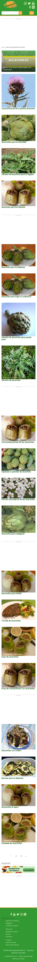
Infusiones (9, 929)
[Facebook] (11, 915)
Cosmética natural (12, 926)
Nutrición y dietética (12, 921)
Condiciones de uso (10, 956)
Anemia (8, 934)
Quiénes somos (11, 942)
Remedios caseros (12, 932)
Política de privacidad (25, 956)
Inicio (3, 47)
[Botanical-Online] (10, 4)
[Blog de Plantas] (25, 915)
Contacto (9, 940)
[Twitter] (18, 915)
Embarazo (9, 936)
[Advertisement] (18, 33)
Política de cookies (18, 959)
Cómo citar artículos (12, 945)
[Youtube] (14, 915)
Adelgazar (9, 923)
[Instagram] (21, 915)
